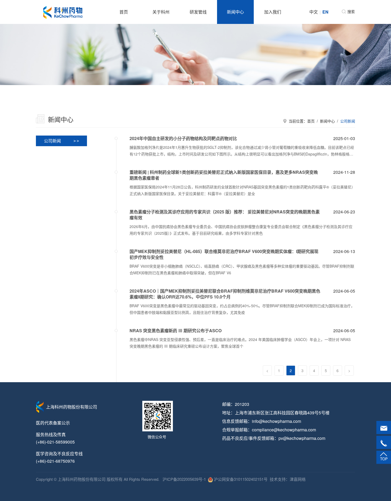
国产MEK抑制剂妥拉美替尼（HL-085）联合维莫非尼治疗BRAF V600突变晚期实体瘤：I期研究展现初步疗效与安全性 (224, 254)
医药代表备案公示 (53, 423)
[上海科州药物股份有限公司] (63, 12)
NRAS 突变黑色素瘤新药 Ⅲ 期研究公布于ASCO (176, 331)
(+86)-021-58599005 (55, 442)
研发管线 (198, 12)
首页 (123, 12)
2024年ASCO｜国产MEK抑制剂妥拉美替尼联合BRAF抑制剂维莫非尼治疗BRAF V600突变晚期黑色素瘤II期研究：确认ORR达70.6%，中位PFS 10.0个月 (225, 294)
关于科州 (160, 12)
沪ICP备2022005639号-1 (183, 479)
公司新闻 (347, 121)
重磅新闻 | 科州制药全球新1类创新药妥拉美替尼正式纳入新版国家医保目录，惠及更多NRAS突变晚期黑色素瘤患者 (224, 175)
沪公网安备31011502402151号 (240, 479)
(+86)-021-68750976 (55, 461)
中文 (313, 12)
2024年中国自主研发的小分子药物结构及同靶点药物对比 (183, 138)
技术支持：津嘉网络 (288, 479)
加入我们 (272, 12)
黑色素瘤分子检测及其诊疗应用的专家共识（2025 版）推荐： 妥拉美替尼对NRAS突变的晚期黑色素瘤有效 (225, 215)
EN (325, 12)
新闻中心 (235, 12)
